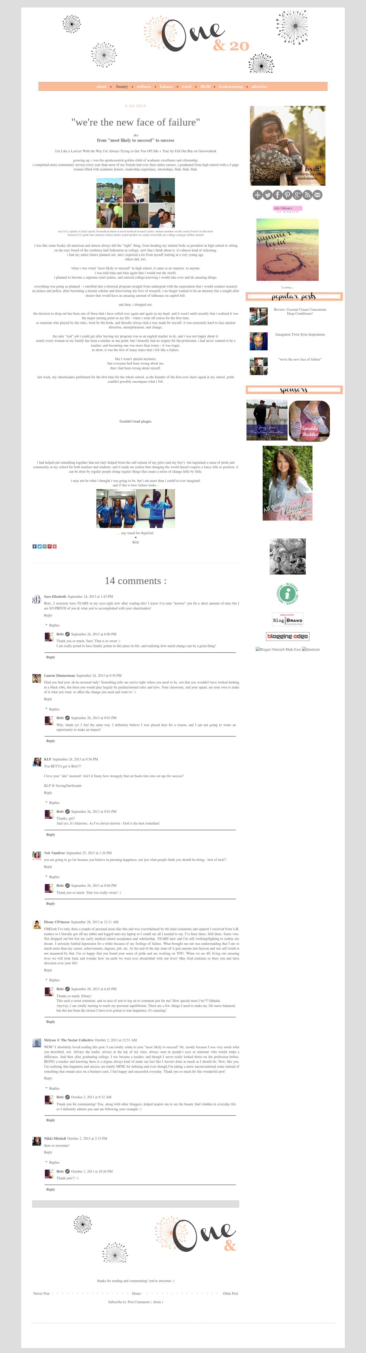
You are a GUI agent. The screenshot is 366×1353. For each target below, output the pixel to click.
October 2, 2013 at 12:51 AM (116, 1040)
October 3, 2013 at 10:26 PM (92, 1171)
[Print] (44, 546)
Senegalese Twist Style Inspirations (300, 334)
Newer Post (41, 1293)
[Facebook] (34, 546)
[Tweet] (39, 546)
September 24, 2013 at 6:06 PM (93, 634)
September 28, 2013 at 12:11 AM (94, 921)
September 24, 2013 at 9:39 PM (99, 675)
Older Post (230, 1293)
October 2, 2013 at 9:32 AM (91, 1097)
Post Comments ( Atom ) (145, 1301)
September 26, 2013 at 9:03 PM (93, 717)
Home (136, 1293)
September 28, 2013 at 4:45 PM (93, 988)
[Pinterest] (49, 546)
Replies (54, 625)
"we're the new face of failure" (300, 359)
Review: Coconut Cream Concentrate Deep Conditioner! (300, 311)
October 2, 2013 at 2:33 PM (87, 1138)
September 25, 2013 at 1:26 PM (89, 852)
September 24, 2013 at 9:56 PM (75, 759)
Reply (48, 615)
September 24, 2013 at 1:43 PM (90, 596)
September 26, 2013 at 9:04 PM (93, 885)
